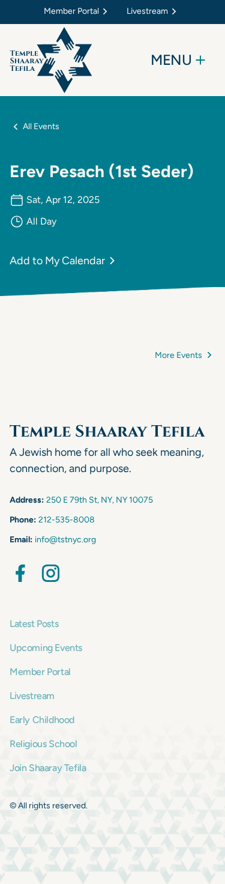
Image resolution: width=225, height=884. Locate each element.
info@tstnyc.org (65, 539)
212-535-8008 (66, 520)
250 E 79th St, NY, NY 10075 (99, 500)
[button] (78, 12)
